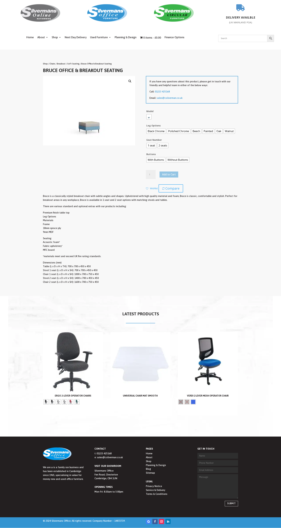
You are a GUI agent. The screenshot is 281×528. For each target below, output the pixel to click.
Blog (148, 468)
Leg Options (153, 125)
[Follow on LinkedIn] (168, 521)
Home (30, 37)
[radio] (149, 116)
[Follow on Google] (148, 521)
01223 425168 (162, 91)
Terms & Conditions (156, 494)
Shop (55, 37)
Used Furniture (99, 37)
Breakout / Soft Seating (68, 63)
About (41, 37)
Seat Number (154, 139)
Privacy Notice (154, 486)
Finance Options (174, 37)
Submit (231, 503)
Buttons (151, 154)
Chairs (52, 63)
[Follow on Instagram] (161, 521)
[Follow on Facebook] (155, 521)
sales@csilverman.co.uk (170, 97)
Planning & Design (125, 37)
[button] (130, 81)
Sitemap (150, 472)
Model (150, 111)
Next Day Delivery (76, 37)
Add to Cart (169, 174)
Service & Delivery (155, 490)
